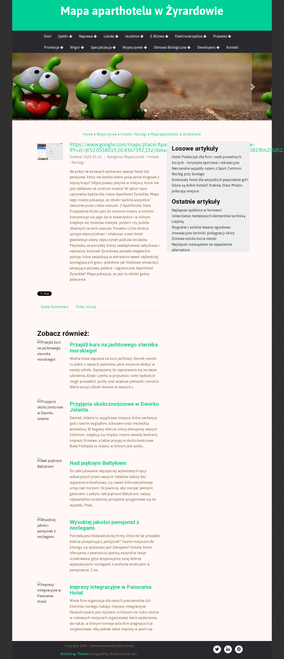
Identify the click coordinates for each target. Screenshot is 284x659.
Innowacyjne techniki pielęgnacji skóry (203, 233)
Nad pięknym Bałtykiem (98, 463)
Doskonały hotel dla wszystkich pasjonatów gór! (210, 180)
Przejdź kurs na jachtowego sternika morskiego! (114, 348)
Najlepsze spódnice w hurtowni (197, 210)
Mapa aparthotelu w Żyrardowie (175, 134)
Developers (206, 47)
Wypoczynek (133, 47)
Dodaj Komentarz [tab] (54, 307)
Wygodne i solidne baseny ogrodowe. (201, 227)
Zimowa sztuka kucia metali (194, 239)
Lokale (109, 36)
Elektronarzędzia (189, 36)
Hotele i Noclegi (133, 134)
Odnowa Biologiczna (170, 47)
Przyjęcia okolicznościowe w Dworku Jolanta (114, 407)
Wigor (75, 47)
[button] (31, 86)
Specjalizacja (101, 47)
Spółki (63, 36)
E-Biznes (157, 36)
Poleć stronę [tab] (86, 307)
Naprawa (86, 36)
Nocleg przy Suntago (188, 174)
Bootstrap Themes (75, 654)
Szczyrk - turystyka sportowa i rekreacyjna (205, 163)
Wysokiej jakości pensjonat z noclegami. (104, 525)
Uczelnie (132, 36)
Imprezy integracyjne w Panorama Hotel (110, 590)
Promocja (52, 47)
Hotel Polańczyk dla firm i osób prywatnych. (207, 157)
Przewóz (220, 36)
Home (88, 134)
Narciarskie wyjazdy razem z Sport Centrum (206, 168)
